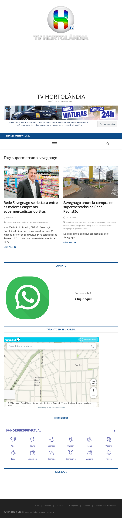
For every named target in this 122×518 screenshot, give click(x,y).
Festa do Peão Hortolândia (106, 505)
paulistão (70, 222)
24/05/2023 (10, 217)
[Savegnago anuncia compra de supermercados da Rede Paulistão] (90, 182)
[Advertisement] (61, 67)
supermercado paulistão (87, 225)
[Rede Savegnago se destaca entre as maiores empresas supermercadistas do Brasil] (31, 182)
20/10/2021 (70, 217)
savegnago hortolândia (16, 222)
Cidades (87, 506)
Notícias (47, 506)
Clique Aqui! (15, 247)
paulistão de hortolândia (85, 222)
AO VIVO (60, 506)
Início (37, 506)
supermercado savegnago (38, 222)
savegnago (101, 222)
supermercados (80, 228)
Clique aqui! (83, 299)
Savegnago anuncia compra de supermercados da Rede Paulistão (88, 207)
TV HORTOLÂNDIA (61, 96)
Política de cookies (74, 125)
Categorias (73, 506)
